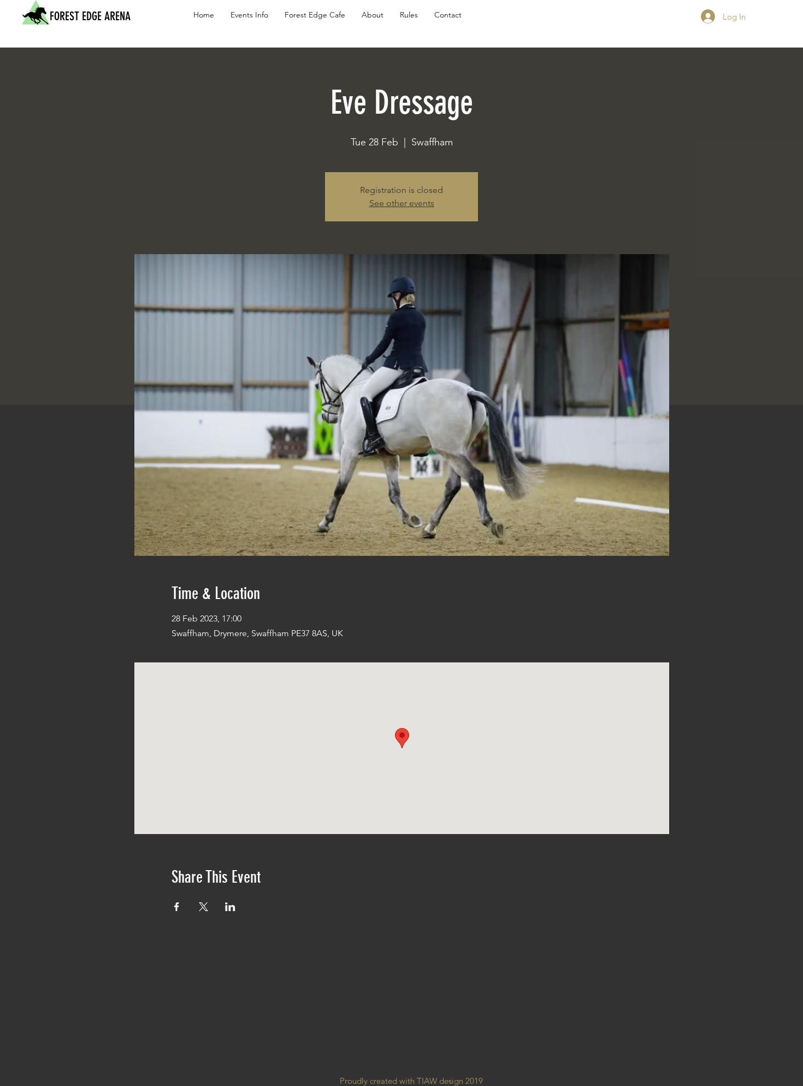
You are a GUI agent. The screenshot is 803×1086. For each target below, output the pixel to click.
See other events (401, 203)
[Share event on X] (203, 906)
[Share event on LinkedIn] (230, 906)
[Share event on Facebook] (177, 906)
